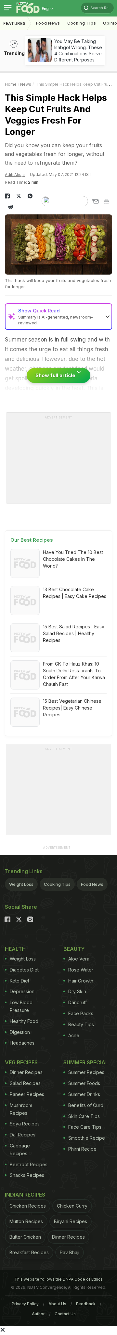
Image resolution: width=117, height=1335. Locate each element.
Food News (48, 23)
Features (14, 23)
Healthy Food (24, 1021)
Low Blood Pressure (21, 1006)
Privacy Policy (25, 1303)
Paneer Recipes (27, 1094)
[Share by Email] (95, 201)
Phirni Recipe (82, 1149)
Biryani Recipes (70, 1221)
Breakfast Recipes (29, 1252)
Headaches (22, 1043)
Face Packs (80, 1013)
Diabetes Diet (24, 969)
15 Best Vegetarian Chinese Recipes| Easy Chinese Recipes (72, 707)
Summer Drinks (84, 1094)
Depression (22, 991)
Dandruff (77, 1002)
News (25, 84)
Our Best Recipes (31, 540)
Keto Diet (19, 980)
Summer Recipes (86, 1072)
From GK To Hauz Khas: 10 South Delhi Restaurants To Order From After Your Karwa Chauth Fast (74, 674)
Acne (73, 1035)
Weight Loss (21, 884)
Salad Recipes (25, 1083)
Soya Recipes (25, 1123)
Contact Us (65, 1313)
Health (15, 949)
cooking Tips (81, 23)
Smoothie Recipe (86, 1138)
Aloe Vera (78, 958)
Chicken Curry (72, 1206)
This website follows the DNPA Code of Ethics (58, 1279)
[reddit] (10, 206)
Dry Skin (77, 991)
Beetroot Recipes (28, 1164)
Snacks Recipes (27, 1175)
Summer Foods (84, 1083)
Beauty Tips (81, 1024)
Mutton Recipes (26, 1221)
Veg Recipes (21, 1062)
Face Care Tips (84, 1127)
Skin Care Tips (84, 1116)
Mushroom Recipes (21, 1109)
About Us (57, 1303)
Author (38, 1313)
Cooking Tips (57, 884)
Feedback (86, 1303)
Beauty (74, 949)
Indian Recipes (25, 1194)
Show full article (56, 375)
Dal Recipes (22, 1134)
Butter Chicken (25, 1237)
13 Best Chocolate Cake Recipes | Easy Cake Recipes (74, 593)
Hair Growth (80, 980)
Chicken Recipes (27, 1206)
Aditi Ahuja (15, 174)
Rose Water (80, 969)
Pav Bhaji (69, 1252)
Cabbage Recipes (20, 1149)
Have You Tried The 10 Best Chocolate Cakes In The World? (73, 559)
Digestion (20, 1032)
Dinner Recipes (26, 1072)
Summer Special (85, 1062)
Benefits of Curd (85, 1105)
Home (11, 84)
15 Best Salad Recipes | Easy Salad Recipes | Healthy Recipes (73, 633)
